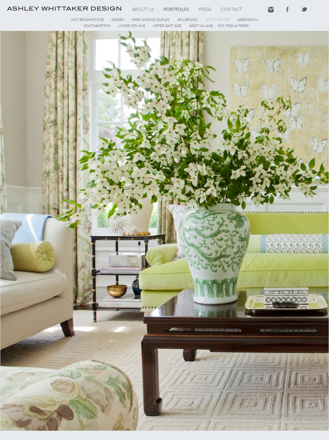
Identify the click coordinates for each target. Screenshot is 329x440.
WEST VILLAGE (201, 26)
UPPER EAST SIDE (167, 26)
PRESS (205, 9)
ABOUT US (143, 9)
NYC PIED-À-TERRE (233, 26)
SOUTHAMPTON (97, 26)
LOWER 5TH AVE (131, 26)
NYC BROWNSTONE (87, 20)
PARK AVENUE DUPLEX (151, 20)
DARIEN (117, 20)
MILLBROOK (187, 20)
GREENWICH (247, 20)
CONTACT (231, 9)
